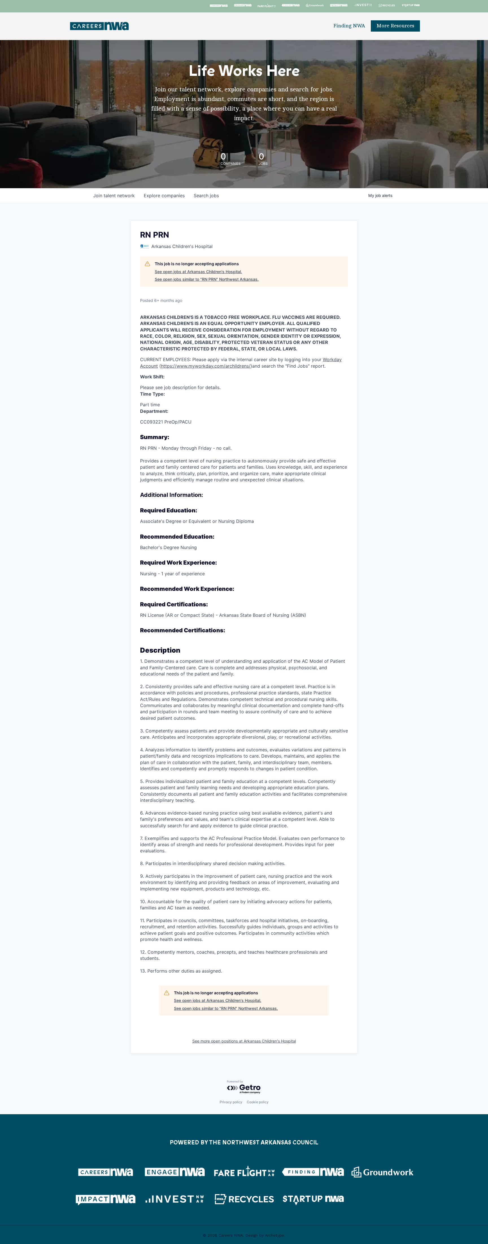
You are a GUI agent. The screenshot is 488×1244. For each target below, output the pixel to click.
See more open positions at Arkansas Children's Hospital (244, 1041)
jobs (206, 195)
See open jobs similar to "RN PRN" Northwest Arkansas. (207, 279)
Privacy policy (231, 1102)
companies (164, 195)
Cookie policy (258, 1102)
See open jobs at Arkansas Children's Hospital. (198, 271)
